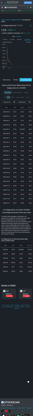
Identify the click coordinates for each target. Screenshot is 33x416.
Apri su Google (15, 305)
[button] (2, 7)
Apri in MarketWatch (7, 306)
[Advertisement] (16, 73)
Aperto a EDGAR (19, 306)
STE (24, 291)
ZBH (7, 291)
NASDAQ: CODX (16, 19)
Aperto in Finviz (25, 305)
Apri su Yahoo (5, 305)
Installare (28, 2)
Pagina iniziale (5, 19)
